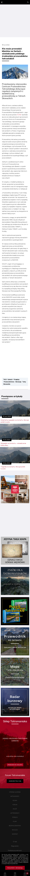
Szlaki (15, 800)
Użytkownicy (14, 813)
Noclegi (15, 830)
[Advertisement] (15, 21)
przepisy (16, 379)
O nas (15, 841)
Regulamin (15, 846)
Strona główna (14, 792)
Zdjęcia (15, 817)
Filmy (15, 821)
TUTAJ (19, 115)
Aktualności (14, 796)
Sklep (15, 809)
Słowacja (18, 382)
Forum (14, 804)
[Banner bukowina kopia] (15, 503)
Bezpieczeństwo (15, 825)
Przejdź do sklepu (15, 764)
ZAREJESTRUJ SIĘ (15, 781)
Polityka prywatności (15, 850)
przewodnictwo (9, 382)
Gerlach (10, 379)
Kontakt (15, 834)
